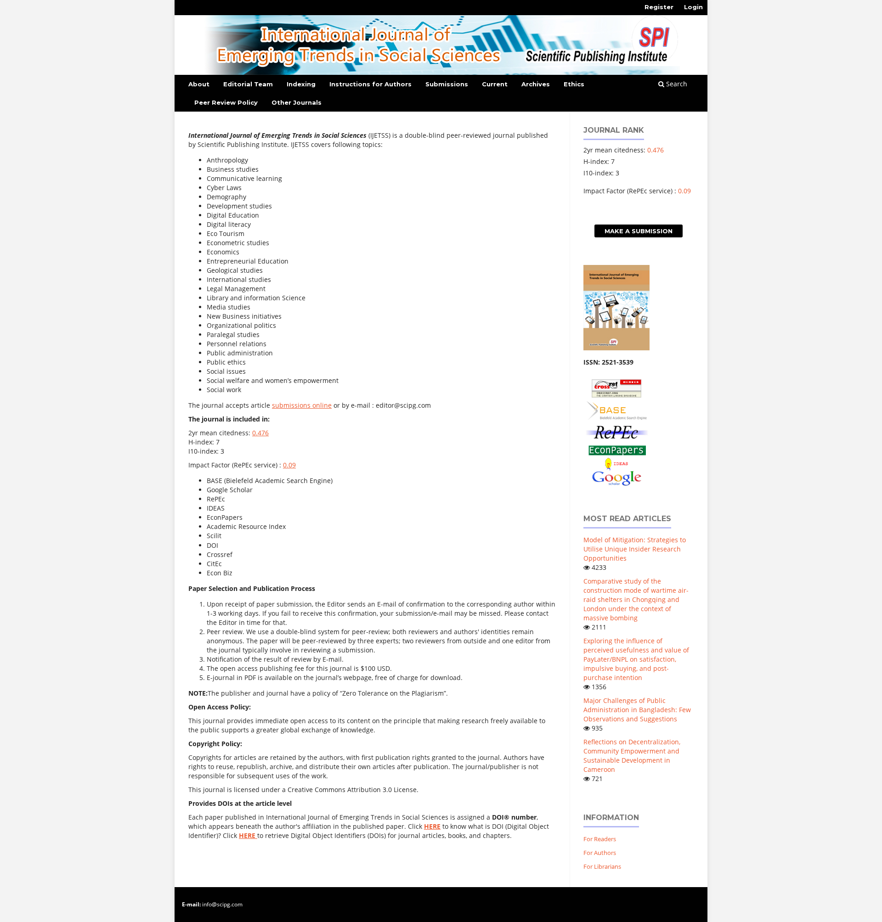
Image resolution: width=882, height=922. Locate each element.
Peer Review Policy (226, 102)
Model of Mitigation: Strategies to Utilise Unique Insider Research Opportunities (634, 548)
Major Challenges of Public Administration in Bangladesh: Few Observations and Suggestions (637, 709)
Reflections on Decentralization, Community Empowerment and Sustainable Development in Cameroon (631, 755)
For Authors (599, 853)
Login (693, 7)
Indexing (301, 84)
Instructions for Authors (370, 84)
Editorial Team (248, 84)
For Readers (599, 839)
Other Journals (296, 102)
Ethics (574, 84)
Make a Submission (639, 231)
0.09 (289, 465)
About (198, 84)
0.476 (260, 432)
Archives (535, 84)
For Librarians (602, 866)
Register (659, 7)
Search (675, 83)
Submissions (446, 84)
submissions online (302, 405)
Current (495, 84)
